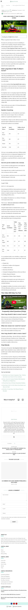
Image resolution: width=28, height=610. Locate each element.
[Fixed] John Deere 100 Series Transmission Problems (14, 383)
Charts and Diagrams (5, 576)
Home (2, 5)
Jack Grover (7, 10)
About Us (3, 551)
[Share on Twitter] (18, 443)
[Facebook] (11, 604)
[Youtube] (14, 604)
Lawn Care (8, 5)
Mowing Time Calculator (6, 583)
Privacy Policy (4, 553)
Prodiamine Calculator (5, 578)
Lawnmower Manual (5, 574)
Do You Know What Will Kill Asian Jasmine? (10, 594)
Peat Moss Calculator (5, 580)
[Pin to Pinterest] (19, 443)
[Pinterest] (16, 604)
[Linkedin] (14, 437)
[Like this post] (15, 443)
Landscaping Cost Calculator (7, 581)
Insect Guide (3, 564)
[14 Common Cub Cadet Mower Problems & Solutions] (14, 470)
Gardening (3, 562)
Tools (2, 567)
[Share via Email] (20, 443)
